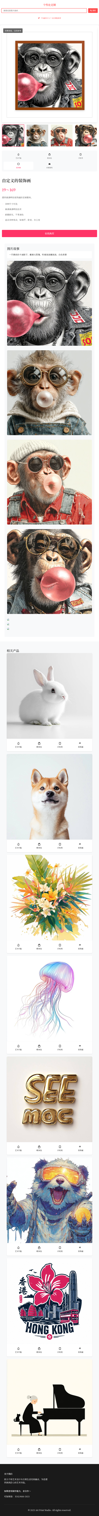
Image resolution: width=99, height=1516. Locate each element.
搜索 (94, 10)
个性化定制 (49, 4)
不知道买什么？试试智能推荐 (51, 18)
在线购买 (49, 233)
